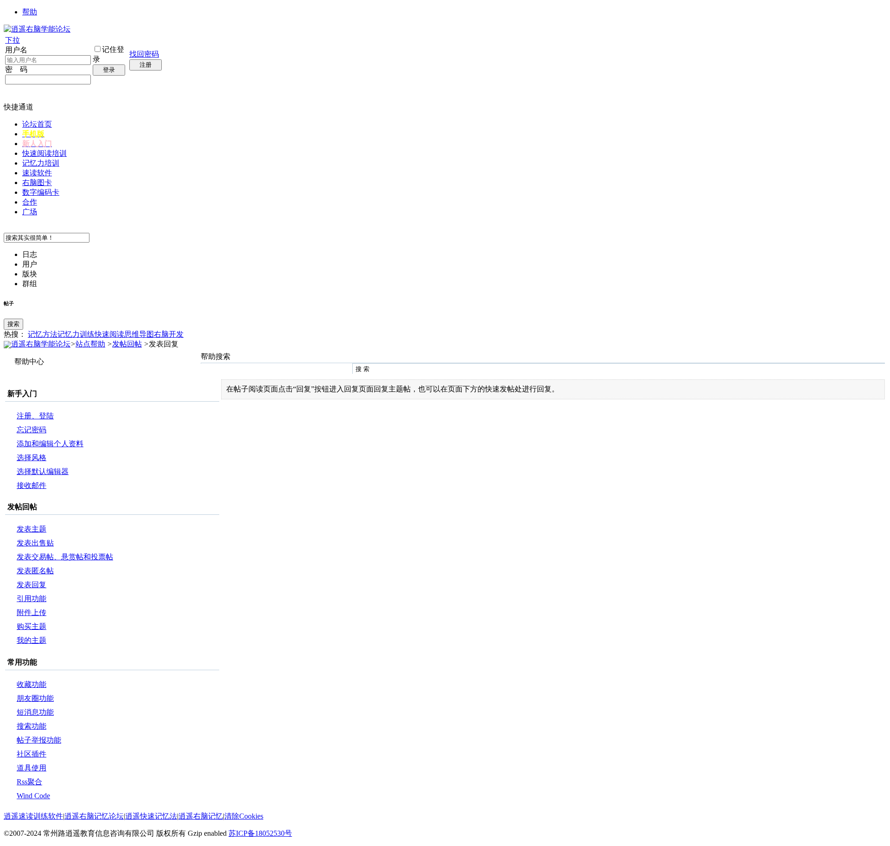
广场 (29, 212)
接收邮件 (31, 485)
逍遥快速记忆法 (151, 816)
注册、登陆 (35, 416)
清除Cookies (243, 816)
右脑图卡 (37, 182)
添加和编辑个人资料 (50, 444)
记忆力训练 (76, 334)
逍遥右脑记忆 (200, 816)
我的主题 (31, 640)
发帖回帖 (127, 344)
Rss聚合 (29, 782)
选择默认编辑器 (43, 471)
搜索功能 (31, 726)
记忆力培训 (40, 163)
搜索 (13, 323)
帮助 (29, 12)
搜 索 (362, 368)
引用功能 (31, 598)
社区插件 (31, 754)
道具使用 (31, 768)
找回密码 (144, 54)
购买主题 (31, 626)
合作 (29, 202)
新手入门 (22, 393)
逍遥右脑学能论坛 (40, 344)
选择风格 (31, 457)
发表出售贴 (35, 543)
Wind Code (33, 796)
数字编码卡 (40, 192)
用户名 (16, 50)
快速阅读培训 (44, 153)
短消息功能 (35, 712)
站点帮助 (90, 344)
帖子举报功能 (39, 740)
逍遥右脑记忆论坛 (94, 816)
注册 (146, 64)
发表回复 (31, 585)
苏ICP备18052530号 (260, 833)
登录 (109, 69)
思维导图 (139, 334)
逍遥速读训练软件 (33, 816)
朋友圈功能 (35, 698)
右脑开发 (169, 334)
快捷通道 (18, 107)
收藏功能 (31, 684)
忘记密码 (31, 430)
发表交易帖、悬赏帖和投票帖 (65, 557)
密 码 (16, 69)
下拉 (12, 40)
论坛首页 (37, 124)
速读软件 (37, 173)
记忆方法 (42, 334)
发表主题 (31, 529)
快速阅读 (109, 334)
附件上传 (31, 612)
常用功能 (22, 662)
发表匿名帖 (35, 571)
